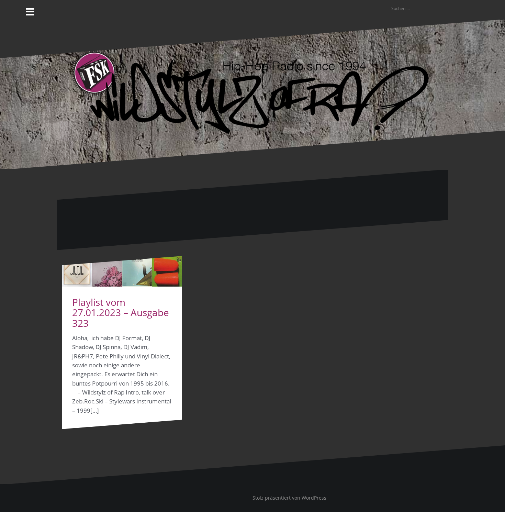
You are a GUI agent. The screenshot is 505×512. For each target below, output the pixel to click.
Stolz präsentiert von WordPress (289, 497)
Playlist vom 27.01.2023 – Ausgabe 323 (120, 313)
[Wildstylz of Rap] (252, 94)
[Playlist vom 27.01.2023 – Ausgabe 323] (122, 271)
